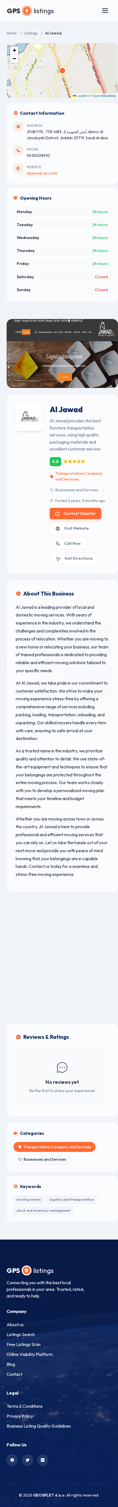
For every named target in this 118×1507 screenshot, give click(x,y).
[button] (14, 50)
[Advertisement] (59, 958)
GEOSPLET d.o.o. (49, 1495)
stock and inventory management (44, 1210)
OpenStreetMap (104, 95)
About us (15, 1324)
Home (12, 33)
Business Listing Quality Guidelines (39, 1426)
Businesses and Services (76, 489)
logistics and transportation (72, 1199)
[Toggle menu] (105, 11)
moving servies (29, 1199)
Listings (31, 33)
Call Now (72, 543)
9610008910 (38, 155)
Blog (11, 1364)
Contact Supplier (80, 513)
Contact (14, 1374)
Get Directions (78, 558)
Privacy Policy (20, 1416)
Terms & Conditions (25, 1406)
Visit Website (76, 528)
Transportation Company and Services (78, 476)
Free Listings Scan (24, 1344)
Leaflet (81, 95)
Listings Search (21, 1334)
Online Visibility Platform (30, 1354)
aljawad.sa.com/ (42, 173)
